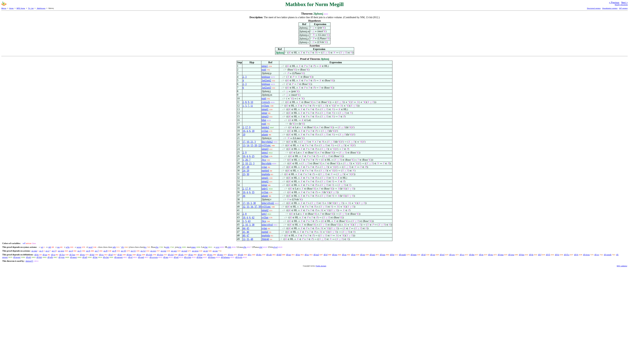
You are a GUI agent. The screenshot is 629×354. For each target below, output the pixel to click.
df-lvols (238, 257)
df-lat (95, 257)
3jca (264, 159)
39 (259, 206)
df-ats (165, 257)
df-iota (511, 254)
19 (244, 134)
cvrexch (266, 102)
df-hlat (199, 257)
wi (42, 247)
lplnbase (266, 76)
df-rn (481, 254)
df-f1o (566, 254)
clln (244, 247)
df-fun (521, 254)
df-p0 (84, 257)
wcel (90, 247)
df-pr (353, 254)
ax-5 (79, 251)
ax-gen (61, 251)
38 (254, 203)
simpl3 (265, 116)
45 (248, 228)
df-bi (36, 254)
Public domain (321, 266)
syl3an (265, 130)
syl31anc (266, 145)
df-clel (171, 254)
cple (167, 247)
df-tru (82, 254)
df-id (423, 254)
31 (248, 239)
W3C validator (622, 266)
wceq (79, 247)
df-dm (471, 254)
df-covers (154, 257)
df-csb (269, 254)
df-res (490, 254)
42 (253, 217)
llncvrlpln (266, 163)
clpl (260, 247)
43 (249, 221)
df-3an (72, 254)
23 (244, 174)
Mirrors (3, 8)
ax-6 (88, 251)
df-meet (73, 257)
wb (49, 247)
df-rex (209, 254)
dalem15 (29, 261)
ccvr (217, 247)
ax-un (215, 251)
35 (253, 192)
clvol (275, 247)
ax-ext (153, 251)
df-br (392, 254)
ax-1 (41, 251)
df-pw (334, 254)
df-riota (586, 254)
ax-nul (184, 251)
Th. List (31, 8)
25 (253, 156)
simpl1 (265, 109)
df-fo (557, 254)
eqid (264, 69)
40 (244, 235)
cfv (122, 247)
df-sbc (259, 254)
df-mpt (414, 254)
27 (244, 167)
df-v (249, 254)
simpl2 (265, 181)
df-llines (211, 257)
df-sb (119, 254)
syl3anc (265, 105)
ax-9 (114, 251)
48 (251, 239)
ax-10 (123, 251)
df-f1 (548, 254)
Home (11, 8)
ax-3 (54, 251)
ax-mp (34, 251)
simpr (264, 112)
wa (58, 247)
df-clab (149, 254)
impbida (266, 174)
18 (253, 130)
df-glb (50, 257)
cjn (180, 247)
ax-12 (143, 251)
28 (248, 167)
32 (244, 206)
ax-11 (133, 251)
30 (248, 174)
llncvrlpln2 (267, 141)
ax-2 (47, 251)
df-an (45, 254)
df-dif (278, 254)
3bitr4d (265, 239)
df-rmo (220, 254)
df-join (61, 257)
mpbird (265, 170)
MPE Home (21, 8)
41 (244, 231)
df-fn (531, 254)
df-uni (372, 254)
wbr (114, 247)
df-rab (240, 254)
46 (248, 231)
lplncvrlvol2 (268, 203)
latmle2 (265, 127)
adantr (265, 134)
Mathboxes (41, 8)
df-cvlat (187, 257)
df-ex (101, 254)
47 (248, 235)
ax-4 (71, 251)
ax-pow (195, 251)
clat (206, 247)
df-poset (16, 257)
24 (244, 170)
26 (246, 159)
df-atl (176, 257)
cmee (193, 247)
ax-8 (105, 251)
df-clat (106, 257)
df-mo (129, 254)
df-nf (110, 254)
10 (251, 102)
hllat (264, 120)
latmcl (265, 152)
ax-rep (163, 251)
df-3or (62, 254)
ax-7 (97, 251)
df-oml (141, 257)
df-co (462, 254)
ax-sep (174, 251)
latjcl (264, 213)
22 (259, 145)
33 (248, 206)
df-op (362, 254)
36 (244, 195)
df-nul (316, 254)
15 (251, 145)
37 (255, 206)
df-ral (200, 254)
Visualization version (610, 8)
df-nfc (181, 254)
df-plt (28, 257)
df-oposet (118, 257)
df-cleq (160, 254)
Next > (624, 2)
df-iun (382, 254)
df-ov (596, 254)
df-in (298, 254)
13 (244, 145)
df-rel (442, 254)
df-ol (130, 257)
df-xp (432, 254)
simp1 (265, 66)
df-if (325, 254)
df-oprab (607, 254)
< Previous (614, 2)
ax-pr (205, 251)
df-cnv (452, 254)
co (145, 247)
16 (244, 130)
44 (244, 228)
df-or (53, 254)
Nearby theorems (621, 5)
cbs (156, 247)
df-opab (402, 254)
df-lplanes (225, 257)
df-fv (576, 254)
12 (244, 239)
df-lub (39, 257)
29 (248, 170)
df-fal (92, 254)
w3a (67, 247)
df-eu (139, 254)
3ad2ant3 (266, 87)
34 (251, 206)
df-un (288, 254)
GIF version (623, 8)
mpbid (265, 231)
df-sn (344, 254)
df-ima (501, 254)
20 (255, 145)
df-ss (307, 254)
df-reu (230, 254)
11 (251, 105)
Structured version (594, 8)
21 (251, 141)
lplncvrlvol (267, 224)
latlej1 (265, 188)
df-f (539, 254)
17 (246, 127)
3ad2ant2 (266, 80)
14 (248, 145)
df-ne (190, 254)
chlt (229, 247)
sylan (264, 167)
